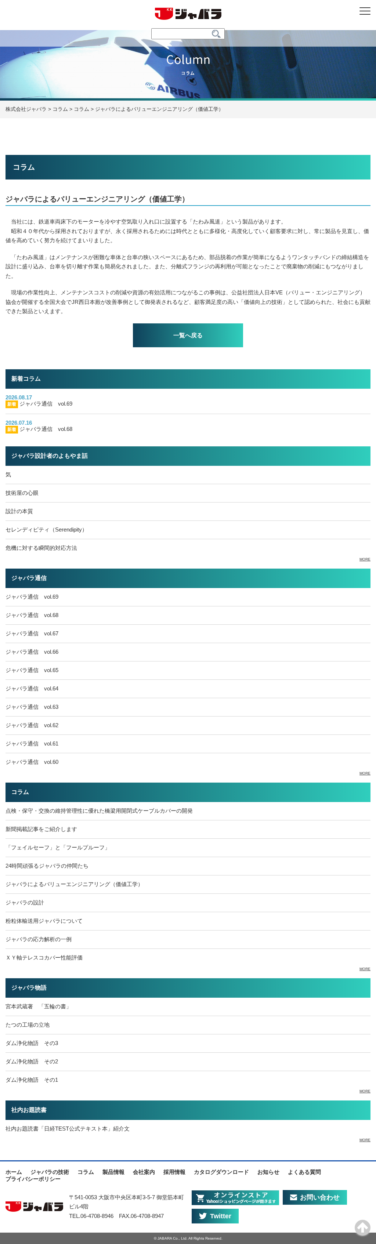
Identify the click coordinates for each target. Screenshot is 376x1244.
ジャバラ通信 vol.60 (32, 762)
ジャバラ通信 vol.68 (39, 429)
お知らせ (268, 1172)
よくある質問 (304, 1172)
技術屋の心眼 (22, 493)
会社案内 (144, 1172)
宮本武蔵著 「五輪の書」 (39, 1006)
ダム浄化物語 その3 (32, 1043)
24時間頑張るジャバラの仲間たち (47, 866)
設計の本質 (19, 511)
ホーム (14, 1172)
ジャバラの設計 (25, 902)
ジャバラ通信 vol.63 (32, 707)
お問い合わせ (320, 1197)
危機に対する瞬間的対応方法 (41, 548)
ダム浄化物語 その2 (32, 1061)
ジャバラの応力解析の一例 (39, 939)
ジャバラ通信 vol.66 (32, 652)
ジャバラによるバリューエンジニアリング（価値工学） (74, 884)
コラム (85, 1172)
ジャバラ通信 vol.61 (32, 743)
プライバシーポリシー (33, 1179)
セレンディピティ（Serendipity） (46, 529)
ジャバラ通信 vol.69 (39, 403)
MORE (364, 559)
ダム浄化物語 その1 (32, 1080)
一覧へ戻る (188, 335)
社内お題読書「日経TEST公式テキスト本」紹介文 (68, 1128)
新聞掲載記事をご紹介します (41, 829)
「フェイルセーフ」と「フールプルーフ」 (58, 847)
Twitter (220, 1216)
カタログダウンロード (221, 1172)
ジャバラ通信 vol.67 (32, 633)
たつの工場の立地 (28, 1025)
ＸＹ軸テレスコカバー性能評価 (44, 957)
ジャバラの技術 (49, 1172)
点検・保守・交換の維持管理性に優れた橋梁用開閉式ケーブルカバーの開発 (99, 811)
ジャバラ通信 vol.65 (32, 670)
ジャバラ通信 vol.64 (32, 688)
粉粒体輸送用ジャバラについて (44, 921)
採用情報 (174, 1172)
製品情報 (113, 1172)
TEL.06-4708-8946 (91, 1216)
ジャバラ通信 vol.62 (32, 725)
